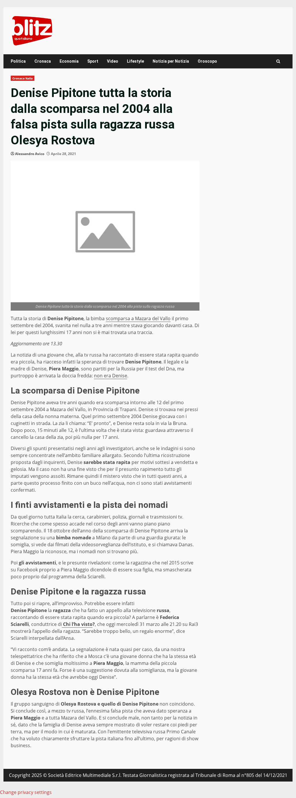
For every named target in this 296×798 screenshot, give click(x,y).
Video (112, 61)
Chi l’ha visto (77, 624)
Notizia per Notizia (171, 61)
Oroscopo (207, 61)
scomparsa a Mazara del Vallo (138, 318)
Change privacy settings (26, 792)
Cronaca (42, 61)
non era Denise (110, 375)
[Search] (278, 61)
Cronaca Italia (22, 78)
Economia (69, 61)
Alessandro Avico (29, 153)
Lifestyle (135, 61)
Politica (18, 61)
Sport (92, 61)
